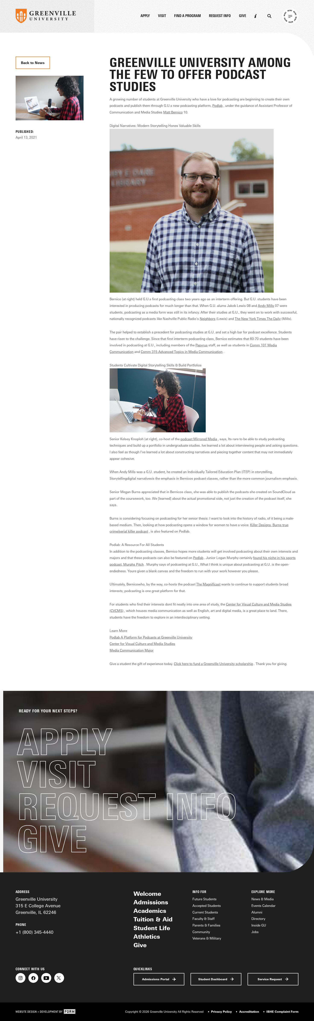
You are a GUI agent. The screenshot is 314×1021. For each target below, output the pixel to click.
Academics (150, 910)
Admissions (151, 902)
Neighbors (208, 319)
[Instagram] (20, 978)
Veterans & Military (206, 938)
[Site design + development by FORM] (45, 1011)
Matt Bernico (173, 112)
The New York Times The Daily (258, 319)
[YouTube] (46, 978)
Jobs (255, 932)
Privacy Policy (221, 1011)
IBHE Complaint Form (282, 1011)
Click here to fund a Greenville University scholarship (213, 664)
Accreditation (249, 1011)
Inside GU (258, 925)
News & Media (262, 899)
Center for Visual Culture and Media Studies (142, 644)
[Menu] (290, 16)
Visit (162, 16)
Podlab (217, 105)
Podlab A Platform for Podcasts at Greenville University (151, 637)
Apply (145, 16)
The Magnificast (208, 584)
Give (242, 16)
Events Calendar (263, 905)
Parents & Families (206, 925)
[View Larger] (50, 125)
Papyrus (201, 345)
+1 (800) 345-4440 (34, 932)
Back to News (33, 62)
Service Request (270, 979)
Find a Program (187, 16)
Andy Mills (266, 306)
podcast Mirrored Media (198, 439)
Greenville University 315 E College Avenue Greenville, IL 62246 (38, 905)
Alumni (256, 912)
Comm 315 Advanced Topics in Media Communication (182, 352)
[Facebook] (33, 978)
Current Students (205, 912)
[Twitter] (59, 978)
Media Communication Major (132, 650)
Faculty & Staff (203, 918)
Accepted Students (206, 905)
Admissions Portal (155, 979)
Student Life (152, 928)
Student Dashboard (212, 979)
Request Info (220, 16)
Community (201, 932)
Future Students (204, 899)
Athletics (147, 936)
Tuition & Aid (153, 919)
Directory (258, 918)
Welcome (147, 893)
